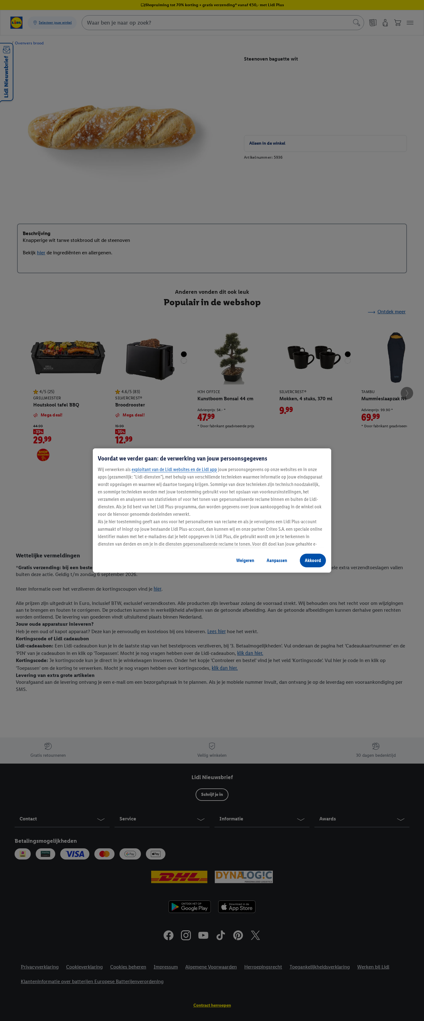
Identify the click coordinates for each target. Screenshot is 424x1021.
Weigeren (245, 560)
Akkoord (313, 560)
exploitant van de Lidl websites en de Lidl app (174, 469)
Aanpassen (277, 560)
